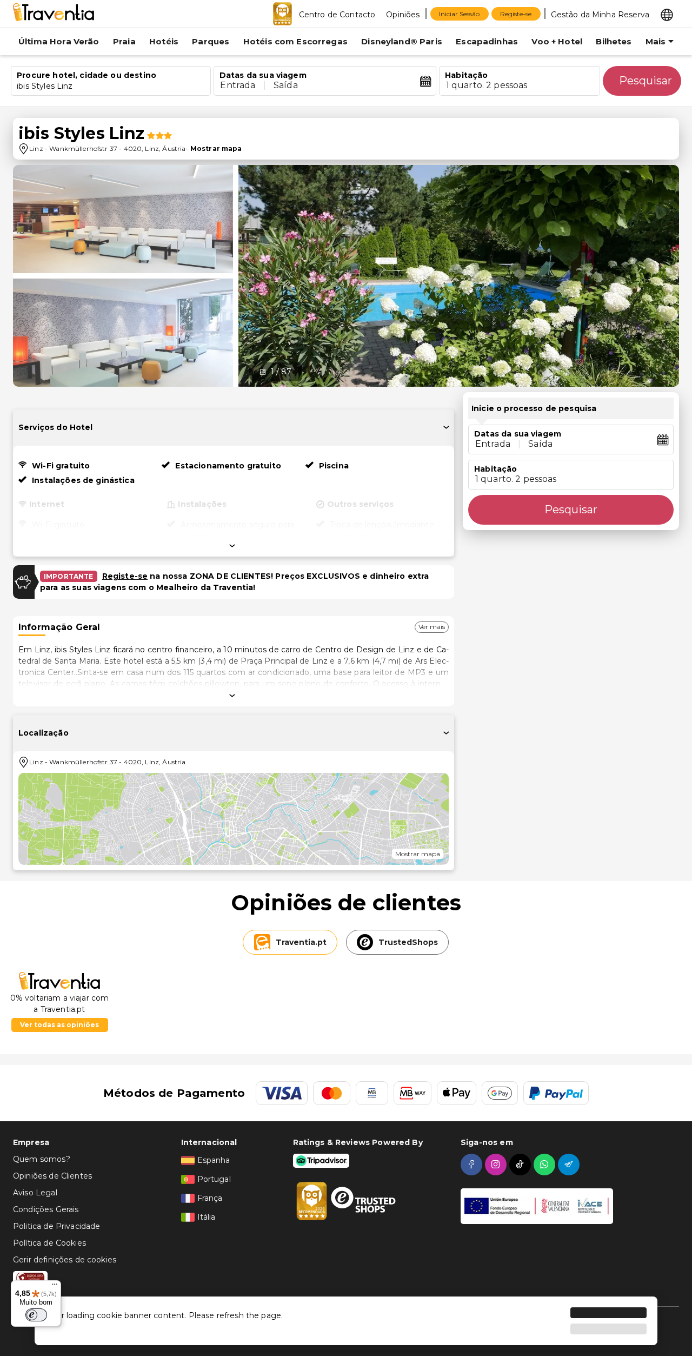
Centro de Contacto (337, 14)
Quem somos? (41, 1159)
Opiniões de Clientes (52, 1176)
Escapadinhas (487, 41)
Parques (210, 41)
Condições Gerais (45, 1209)
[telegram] (570, 1164)
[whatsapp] (546, 1164)
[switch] (36, 1314)
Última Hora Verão (58, 41)
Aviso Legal (35, 1193)
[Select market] (667, 14)
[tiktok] (521, 1164)
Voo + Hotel (556, 41)
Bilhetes (613, 41)
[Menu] (54, 1286)
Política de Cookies (49, 1243)
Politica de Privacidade (56, 1226)
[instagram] (497, 1164)
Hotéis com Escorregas (295, 41)
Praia (124, 41)
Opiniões (403, 14)
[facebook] (473, 1164)
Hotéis (163, 41)
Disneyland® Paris (401, 41)
